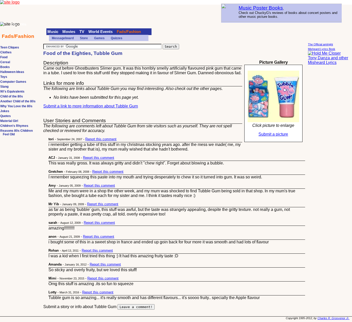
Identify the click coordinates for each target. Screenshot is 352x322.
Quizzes (116, 38)
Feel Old (9, 134)
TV (81, 32)
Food (3, 57)
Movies (68, 32)
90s (24, 24)
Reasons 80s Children (16, 131)
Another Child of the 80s (18, 101)
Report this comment (100, 139)
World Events (100, 32)
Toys (3, 77)
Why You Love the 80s (16, 106)
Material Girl (9, 121)
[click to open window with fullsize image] (273, 96)
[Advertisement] (328, 147)
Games (99, 38)
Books (5, 67)
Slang (4, 86)
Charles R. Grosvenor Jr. (333, 318)
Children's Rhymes (14, 126)
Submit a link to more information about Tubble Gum (90, 106)
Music (52, 32)
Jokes (4, 111)
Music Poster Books (261, 8)
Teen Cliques (9, 47)
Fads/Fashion (129, 32)
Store (84, 38)
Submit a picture (273, 134)
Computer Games (13, 82)
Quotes (5, 116)
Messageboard (63, 38)
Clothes (6, 52)
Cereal (5, 62)
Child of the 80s (11, 96)
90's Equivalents (12, 91)
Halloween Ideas (12, 72)
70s (14, 24)
